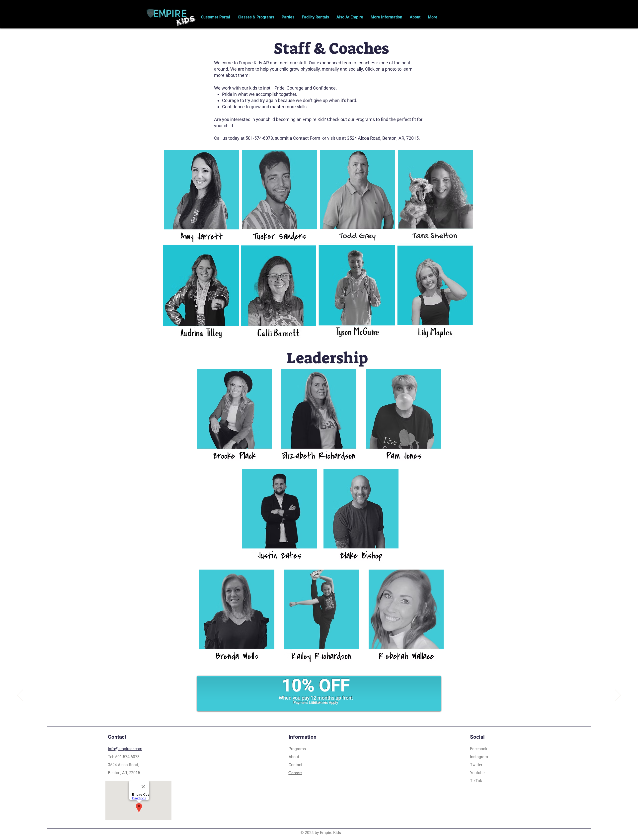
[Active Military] (325, 703)
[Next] (618, 696)
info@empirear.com (125, 748)
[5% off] (319, 702)
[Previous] (20, 696)
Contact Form (306, 138)
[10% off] (313, 703)
